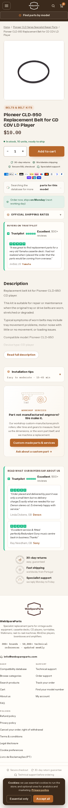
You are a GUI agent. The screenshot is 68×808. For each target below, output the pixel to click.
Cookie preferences (11, 750)
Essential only (19, 798)
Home (7, 27)
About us (5, 696)
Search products (9, 682)
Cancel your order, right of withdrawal (21, 729)
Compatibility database (13, 669)
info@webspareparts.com (20, 656)
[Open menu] (7, 6)
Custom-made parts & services (34, 442)
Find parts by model (36, 15)
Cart (2, 689)
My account (43, 696)
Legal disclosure (9, 743)
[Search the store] (53, 6)
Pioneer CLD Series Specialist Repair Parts (35, 27)
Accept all (43, 798)
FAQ (2, 703)
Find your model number (50, 689)
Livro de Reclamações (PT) (15, 756)
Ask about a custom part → (34, 451)
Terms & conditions (11, 736)
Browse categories (10, 675)
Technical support (46, 669)
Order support (44, 675)
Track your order (45, 682)
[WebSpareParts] (34, 6)
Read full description (21, 354)
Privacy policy (8, 722)
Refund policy (8, 716)
